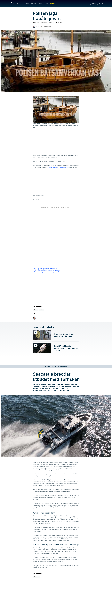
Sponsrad (36, 576)
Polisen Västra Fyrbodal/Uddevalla (58, 167)
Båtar (27, 3)
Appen (46, 3)
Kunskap (40, 3)
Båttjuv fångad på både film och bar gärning (46, 270)
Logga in (94, 3)
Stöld (41, 309)
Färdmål (33, 3)
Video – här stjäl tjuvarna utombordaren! (45, 268)
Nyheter (52, 3)
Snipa (35, 309)
